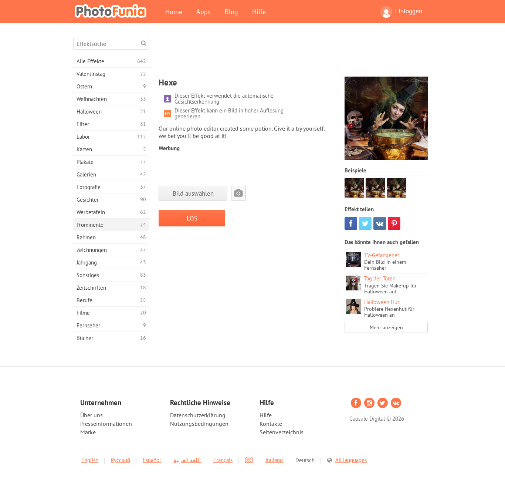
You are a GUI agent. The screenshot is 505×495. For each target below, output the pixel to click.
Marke (88, 432)
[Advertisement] (293, 54)
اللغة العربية (187, 460)
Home (173, 11)
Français (223, 460)
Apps (203, 11)
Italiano (274, 460)
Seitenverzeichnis (282, 432)
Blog (231, 11)
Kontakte (271, 423)
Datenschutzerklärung (198, 415)
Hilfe (259, 11)
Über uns (91, 415)
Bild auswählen (193, 193)
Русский (120, 460)
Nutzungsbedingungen (199, 423)
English (89, 460)
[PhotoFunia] (112, 10)
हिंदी (249, 460)
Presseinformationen (106, 423)
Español (152, 460)
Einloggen (408, 11)
